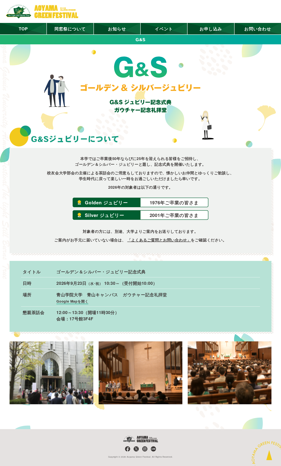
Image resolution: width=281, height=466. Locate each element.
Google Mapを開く (72, 301)
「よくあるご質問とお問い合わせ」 (159, 240)
